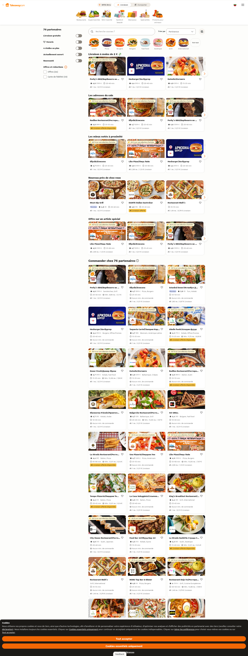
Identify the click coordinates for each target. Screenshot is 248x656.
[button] (13, 5)
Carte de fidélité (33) (57, 76)
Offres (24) (53, 71)
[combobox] (124, 31)
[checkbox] (94, 44)
